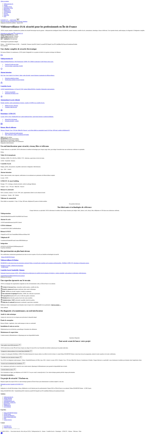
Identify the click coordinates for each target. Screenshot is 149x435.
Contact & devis (8, 419)
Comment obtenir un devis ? (7, 369)
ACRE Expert (7, 414)
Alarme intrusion (8, 398)
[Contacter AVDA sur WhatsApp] (2, 433)
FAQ (5, 16)
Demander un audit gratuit (7, 33)
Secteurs (6, 13)
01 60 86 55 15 (4, 20)
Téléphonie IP (7, 11)
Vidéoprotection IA (8, 4)
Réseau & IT (7, 9)
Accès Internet (7, 12)
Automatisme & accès (9, 401)
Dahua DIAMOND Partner (10, 412)
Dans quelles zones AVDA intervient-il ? (10, 345)
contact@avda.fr (8, 427)
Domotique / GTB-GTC (10, 402)
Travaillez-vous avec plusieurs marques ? (10, 357)
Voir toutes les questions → (8, 375)
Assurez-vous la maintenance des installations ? (12, 363)
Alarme (5, 5)
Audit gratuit (13, 20)
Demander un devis (5, 384)
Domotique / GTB (8, 8)
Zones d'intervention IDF (10, 417)
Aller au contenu (5, 1)
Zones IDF (6, 15)
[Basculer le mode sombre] (9, 20)
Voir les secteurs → (56, 305)
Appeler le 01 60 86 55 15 (16, 384)
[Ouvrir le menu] (17, 19)
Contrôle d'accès (8, 6)
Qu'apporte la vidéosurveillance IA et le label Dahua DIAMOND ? (15, 351)
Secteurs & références (9, 415)
